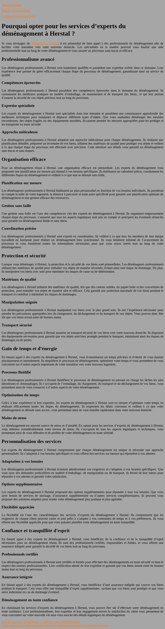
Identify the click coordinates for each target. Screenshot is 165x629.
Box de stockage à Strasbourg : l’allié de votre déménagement (41, 622)
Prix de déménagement (16, 10)
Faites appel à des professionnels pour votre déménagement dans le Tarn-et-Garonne (55, 625)
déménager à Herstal (44, 43)
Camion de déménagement (18, 16)
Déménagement (12, 5)
